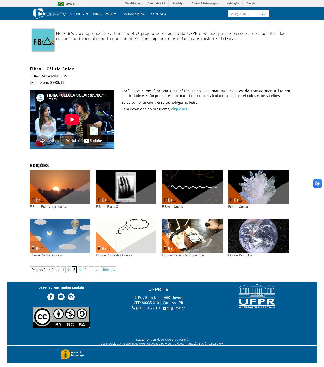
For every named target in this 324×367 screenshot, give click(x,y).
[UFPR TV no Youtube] (61, 298)
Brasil (70, 4)
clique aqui (180, 109)
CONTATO (158, 14)
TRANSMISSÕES (132, 14)
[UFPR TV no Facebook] (52, 298)
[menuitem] (49, 13)
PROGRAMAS (102, 14)
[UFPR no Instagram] (71, 298)
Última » (108, 269)
